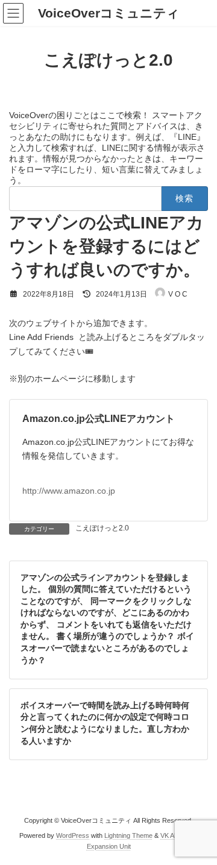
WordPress (72, 835)
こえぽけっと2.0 (102, 528)
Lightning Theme (128, 835)
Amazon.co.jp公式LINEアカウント (98, 419)
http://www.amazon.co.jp (68, 490)
